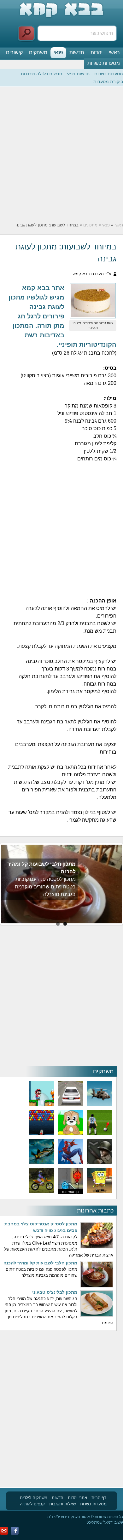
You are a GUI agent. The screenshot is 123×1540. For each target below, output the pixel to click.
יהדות (96, 52)
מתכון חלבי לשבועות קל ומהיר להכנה (40, 1262)
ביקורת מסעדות (108, 81)
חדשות (76, 52)
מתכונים (90, 225)
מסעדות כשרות (103, 63)
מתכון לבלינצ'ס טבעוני (54, 1292)
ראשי (114, 52)
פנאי (58, 52)
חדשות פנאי (78, 73)
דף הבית (98, 1497)
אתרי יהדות (77, 1497)
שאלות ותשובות (62, 1504)
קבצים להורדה (32, 1504)
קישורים (14, 52)
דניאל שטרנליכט (99, 1522)
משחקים (38, 52)
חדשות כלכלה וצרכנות (41, 73)
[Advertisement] (61, 154)
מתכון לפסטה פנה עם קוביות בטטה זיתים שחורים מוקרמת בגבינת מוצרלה (45, 886)
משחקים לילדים (33, 1497)
